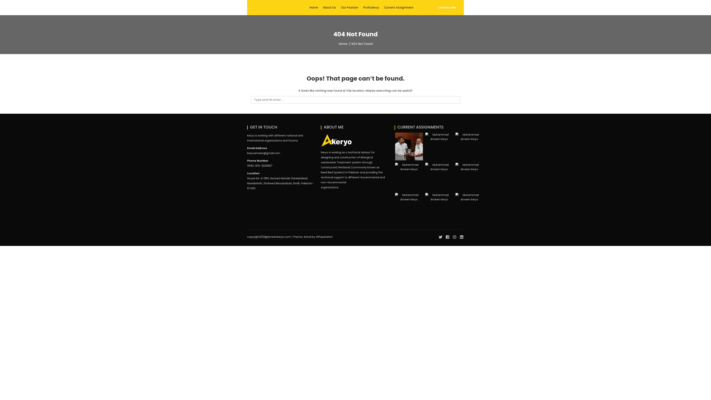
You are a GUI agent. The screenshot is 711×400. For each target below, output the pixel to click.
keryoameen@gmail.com (263, 153)
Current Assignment (398, 7)
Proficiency (371, 7)
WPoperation (324, 237)
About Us (329, 7)
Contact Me (447, 7)
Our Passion (349, 7)
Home (314, 7)
